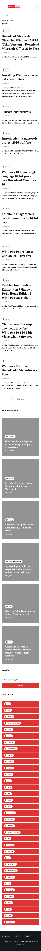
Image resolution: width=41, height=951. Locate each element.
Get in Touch (6, 936)
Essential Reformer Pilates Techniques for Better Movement (18, 486)
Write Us (28, 936)
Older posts (20, 399)
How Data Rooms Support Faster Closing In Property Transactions (19, 444)
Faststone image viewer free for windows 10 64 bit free (20, 218)
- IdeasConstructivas (16, 112)
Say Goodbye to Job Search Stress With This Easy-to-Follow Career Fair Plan (19, 569)
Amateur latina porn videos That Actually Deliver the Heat (19, 527)
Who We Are (18, 936)
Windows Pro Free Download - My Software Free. (19, 370)
